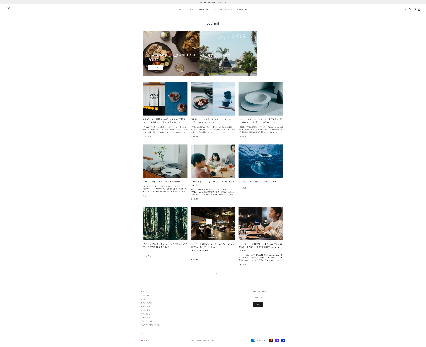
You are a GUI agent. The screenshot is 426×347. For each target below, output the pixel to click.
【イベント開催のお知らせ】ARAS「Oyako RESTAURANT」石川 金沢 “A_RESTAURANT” (213, 247)
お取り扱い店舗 (242, 9)
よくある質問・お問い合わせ (223, 9)
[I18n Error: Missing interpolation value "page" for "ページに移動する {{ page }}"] (196, 273)
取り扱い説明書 (146, 303)
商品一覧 (144, 292)
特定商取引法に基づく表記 (150, 325)
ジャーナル (145, 295)
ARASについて (204, 9)
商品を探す (182, 9)
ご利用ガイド (145, 317)
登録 (258, 305)
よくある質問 (145, 310)
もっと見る (156, 68)
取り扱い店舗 (145, 306)
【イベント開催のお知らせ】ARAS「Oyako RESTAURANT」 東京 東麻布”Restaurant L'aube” (260, 247)
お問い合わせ (145, 314)
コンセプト (145, 299)
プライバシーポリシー (148, 321)
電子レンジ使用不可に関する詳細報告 (161, 181)
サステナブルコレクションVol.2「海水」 (259, 181)
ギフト (192, 9)
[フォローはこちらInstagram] (142, 332)
